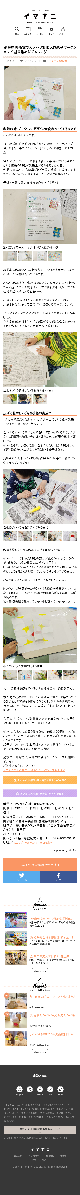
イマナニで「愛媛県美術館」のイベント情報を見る (34, 770)
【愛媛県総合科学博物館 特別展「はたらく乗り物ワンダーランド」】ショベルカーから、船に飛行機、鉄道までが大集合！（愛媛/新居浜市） (51, 937)
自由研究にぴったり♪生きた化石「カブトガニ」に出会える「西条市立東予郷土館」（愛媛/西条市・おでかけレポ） (52, 996)
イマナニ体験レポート (59, 60)
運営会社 (18, 1155)
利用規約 (50, 1155)
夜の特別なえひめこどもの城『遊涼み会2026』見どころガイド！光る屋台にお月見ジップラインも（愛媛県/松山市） (51, 918)
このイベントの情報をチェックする (40, 864)
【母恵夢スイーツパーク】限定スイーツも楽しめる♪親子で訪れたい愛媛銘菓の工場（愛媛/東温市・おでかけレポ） (52, 1015)
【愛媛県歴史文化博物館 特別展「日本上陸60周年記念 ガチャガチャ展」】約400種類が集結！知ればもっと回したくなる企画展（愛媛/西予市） (52, 956)
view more (40, 971)
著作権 (63, 1155)
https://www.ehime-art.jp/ (33, 842)
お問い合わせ (34, 1155)
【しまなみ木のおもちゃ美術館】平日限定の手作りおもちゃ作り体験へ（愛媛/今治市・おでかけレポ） (51, 1034)
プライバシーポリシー (40, 1159)
